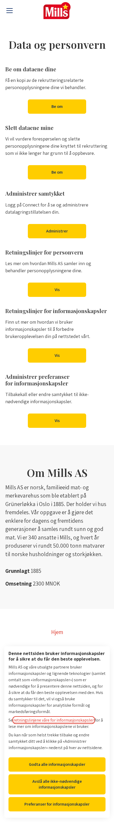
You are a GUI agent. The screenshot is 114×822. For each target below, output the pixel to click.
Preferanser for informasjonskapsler (57, 804)
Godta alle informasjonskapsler (57, 764)
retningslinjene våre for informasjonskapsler (54, 720)
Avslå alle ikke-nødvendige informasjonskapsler (57, 784)
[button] (57, 421)
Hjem (57, 632)
